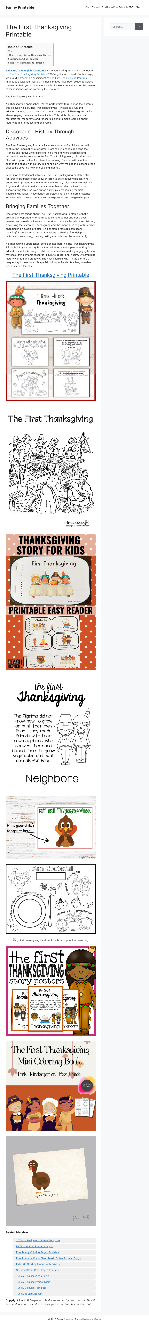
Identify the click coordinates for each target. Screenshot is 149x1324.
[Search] (139, 26)
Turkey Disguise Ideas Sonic (32, 1275)
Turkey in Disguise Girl (29, 1293)
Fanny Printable (20, 7)
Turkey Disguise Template (31, 1287)
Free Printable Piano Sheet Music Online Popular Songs (48, 1258)
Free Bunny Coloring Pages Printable (37, 1252)
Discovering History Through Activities (29, 55)
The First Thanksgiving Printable (27, 62)
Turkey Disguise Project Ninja (33, 1281)
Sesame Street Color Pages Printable (38, 1270)
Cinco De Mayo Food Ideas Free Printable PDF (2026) (112, 7)
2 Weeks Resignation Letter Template (38, 1240)
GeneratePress (93, 1319)
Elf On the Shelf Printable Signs (34, 1246)
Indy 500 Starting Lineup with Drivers (38, 1264)
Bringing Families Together (24, 59)
